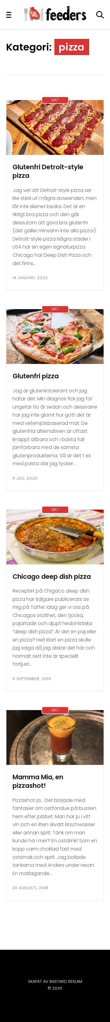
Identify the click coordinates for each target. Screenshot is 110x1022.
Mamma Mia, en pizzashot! (38, 781)
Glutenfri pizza (36, 376)
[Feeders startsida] (55, 18)
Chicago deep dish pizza (52, 576)
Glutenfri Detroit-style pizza (48, 171)
